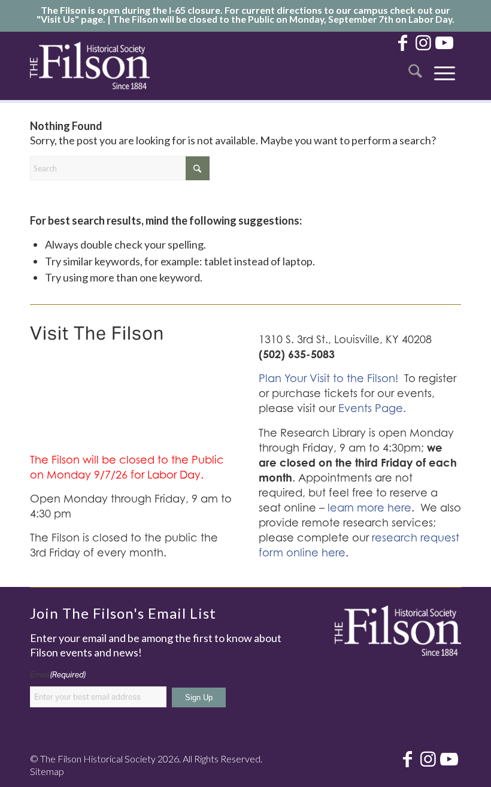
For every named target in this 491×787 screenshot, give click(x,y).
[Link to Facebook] (402, 42)
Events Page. (372, 408)
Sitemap (47, 771)
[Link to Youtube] (444, 42)
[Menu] (444, 65)
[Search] (415, 65)
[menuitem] (415, 65)
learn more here (369, 507)
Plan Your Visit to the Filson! (328, 378)
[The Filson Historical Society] (90, 65)
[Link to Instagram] (423, 42)
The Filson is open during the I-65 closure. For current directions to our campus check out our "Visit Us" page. (243, 14)
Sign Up (199, 697)
